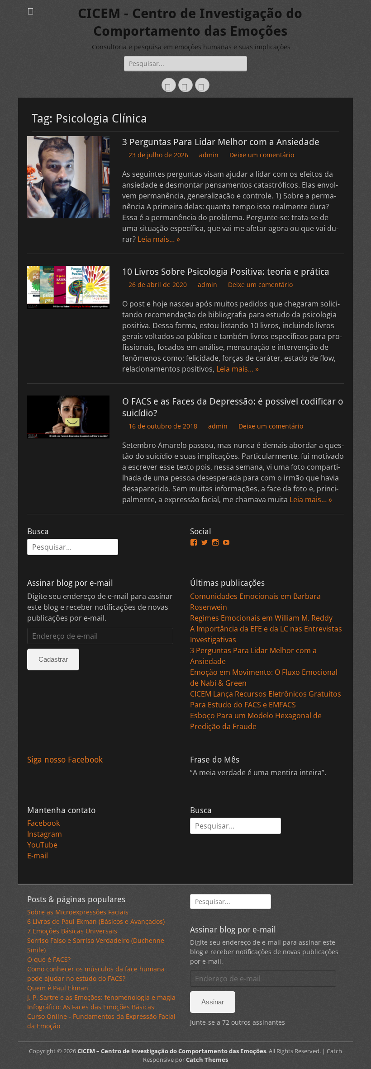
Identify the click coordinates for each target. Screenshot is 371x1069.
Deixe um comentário (261, 155)
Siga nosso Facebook (65, 759)
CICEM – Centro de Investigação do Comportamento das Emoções (171, 1051)
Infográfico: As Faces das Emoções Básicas (90, 1007)
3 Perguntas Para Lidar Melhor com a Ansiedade (220, 142)
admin (209, 155)
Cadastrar (53, 659)
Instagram (44, 834)
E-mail (37, 856)
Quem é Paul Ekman (57, 988)
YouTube (42, 845)
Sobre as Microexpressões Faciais (77, 912)
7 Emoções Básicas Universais (72, 931)
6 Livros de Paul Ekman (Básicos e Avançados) (96, 921)
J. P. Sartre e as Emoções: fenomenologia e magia (101, 997)
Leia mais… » (159, 239)
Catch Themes (207, 1059)
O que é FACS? (49, 959)
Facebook (43, 823)
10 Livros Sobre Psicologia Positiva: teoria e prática (225, 271)
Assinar (212, 1002)
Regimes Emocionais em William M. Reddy (261, 618)
